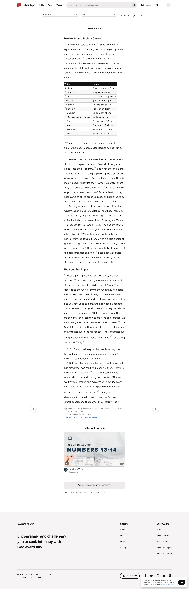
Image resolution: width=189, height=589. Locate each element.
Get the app (146, 5)
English (66, 492)
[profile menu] (167, 5)
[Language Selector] (157, 5)
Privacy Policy (39, 574)
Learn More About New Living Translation (80, 417)
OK (182, 582)
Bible (41, 5)
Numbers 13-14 (79, 469)
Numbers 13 (48, 14)
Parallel (126, 15)
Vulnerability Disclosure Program (30, 577)
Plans (50, 5)
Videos (59, 5)
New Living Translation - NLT (82, 492)
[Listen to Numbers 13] (134, 15)
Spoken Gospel (75, 472)
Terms (49, 574)
